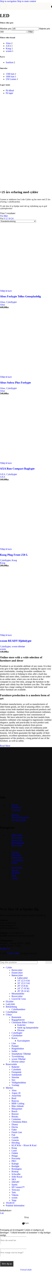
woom (3, 649)
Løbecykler (22, 978)
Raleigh (15, 1163)
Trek (14, 1192)
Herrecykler (17, 835)
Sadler (14, 1051)
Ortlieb (15, 1153)
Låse (14, 1043)
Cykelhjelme (17, 860)
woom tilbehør (18, 646)
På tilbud (10, 90)
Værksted (16, 810)
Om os (15, 804)
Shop (14, 875)
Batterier (15, 1067)
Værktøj (15, 1085)
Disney (15, 1124)
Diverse (20, 1030)
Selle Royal (17, 1176)
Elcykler (15, 852)
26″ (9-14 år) (23, 991)
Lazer (14, 1150)
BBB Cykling (18, 1103)
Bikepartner (17, 1108)
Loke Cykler (13, 953)
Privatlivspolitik (19, 820)
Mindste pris (5, 28)
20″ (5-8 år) (22, 986)
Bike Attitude (18, 1106)
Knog (14, 560)
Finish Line (17, 1132)
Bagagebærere (18, 1020)
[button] (6, 291)
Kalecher (21, 1025)
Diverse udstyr (18, 1061)
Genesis (15, 1140)
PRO (14, 1161)
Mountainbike (18, 843)
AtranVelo (16, 1095)
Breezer (15, 1114)
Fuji (13, 1135)
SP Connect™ (18, 1187)
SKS (14, 1179)
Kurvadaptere (23, 1040)
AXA (2, 474)
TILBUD (16, 873)
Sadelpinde (17, 1074)
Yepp (14, 1200)
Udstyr (15, 863)
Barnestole (16, 1017)
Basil (14, 1098)
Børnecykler (17, 840)
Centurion (16, 1119)
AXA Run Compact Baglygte (17, 468)
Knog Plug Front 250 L (14, 554)
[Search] (48, 962)
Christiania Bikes (19, 1122)
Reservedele (17, 868)
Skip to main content (26, 1)
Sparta (14, 1184)
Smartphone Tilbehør (21, 1054)
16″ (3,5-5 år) (23, 983)
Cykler (15, 878)
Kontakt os (17, 807)
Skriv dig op (7, 1264)
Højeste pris (44, 28)
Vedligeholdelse (19, 1082)
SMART (15, 1182)
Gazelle (15, 1137)
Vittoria (15, 1195)
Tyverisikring (18, 1056)
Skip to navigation (8, 1)
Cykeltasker (17, 1035)
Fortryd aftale (26, 1270)
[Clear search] (43, 962)
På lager (9, 93)
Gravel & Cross (19, 999)
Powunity (16, 1158)
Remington (17, 1169)
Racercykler (17, 845)
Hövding (16, 1142)
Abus (2, 302)
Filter (30, 32)
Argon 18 (16, 1093)
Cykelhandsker (18, 1009)
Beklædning (17, 857)
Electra (15, 1127)
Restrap (15, 1171)
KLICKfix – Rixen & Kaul (24, 1145)
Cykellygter (11, 302)
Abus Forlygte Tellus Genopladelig (20, 296)
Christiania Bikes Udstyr (23, 1022)
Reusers (15, 815)
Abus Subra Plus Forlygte (15, 382)
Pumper (15, 1046)
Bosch (14, 1111)
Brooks (15, 1116)
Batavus (15, 1101)
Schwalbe (16, 1174)
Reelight (15, 1166)
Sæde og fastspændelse (27, 1027)
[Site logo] (26, 10)
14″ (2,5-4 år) (23, 980)
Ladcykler (16, 855)
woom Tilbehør (19, 1059)
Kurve (14, 1038)
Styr (13, 1080)
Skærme (15, 1077)
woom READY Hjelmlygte (15, 640)
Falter (14, 1129)
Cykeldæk (16, 1069)
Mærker (15, 870)
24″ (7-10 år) (23, 988)
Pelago (15, 1156)
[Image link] (21, 790)
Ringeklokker (18, 1048)
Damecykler (17, 837)
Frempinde (16, 1072)
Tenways (16, 1190)
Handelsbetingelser (20, 817)
